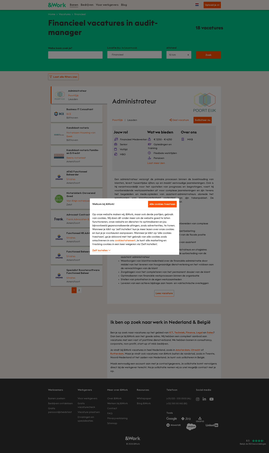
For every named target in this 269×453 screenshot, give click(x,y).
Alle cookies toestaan (162, 204)
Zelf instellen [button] (100, 250)
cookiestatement (125, 240)
